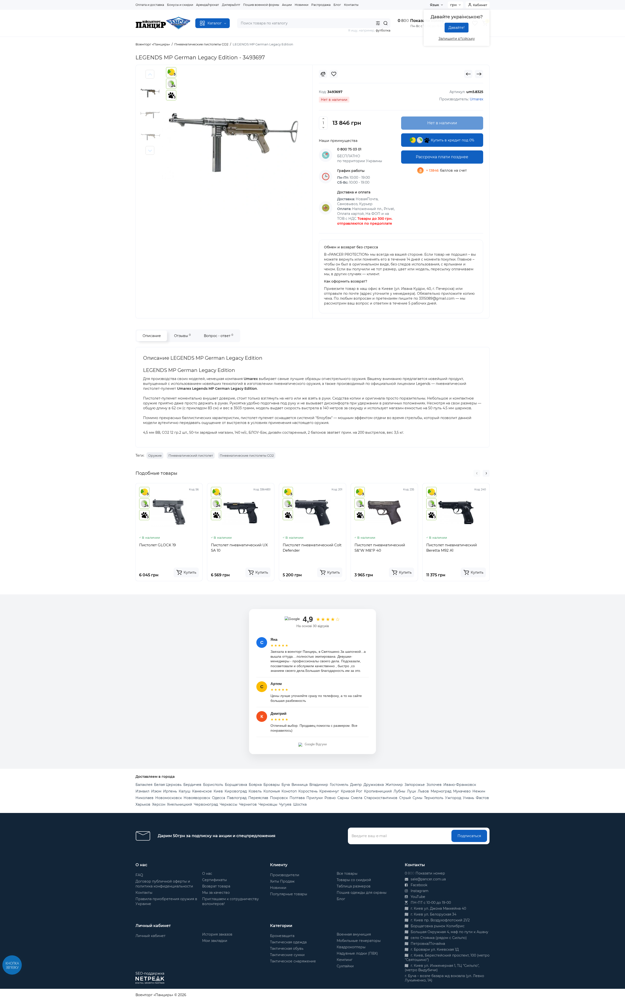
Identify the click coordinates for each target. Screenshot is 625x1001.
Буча (285, 784)
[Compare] (323, 74)
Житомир (394, 784)
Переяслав (258, 798)
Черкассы (228, 804)
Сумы (417, 798)
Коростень (308, 791)
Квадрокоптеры (351, 947)
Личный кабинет (150, 936)
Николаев (144, 798)
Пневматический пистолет (190, 455)
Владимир (318, 784)
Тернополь (433, 798)
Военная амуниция (354, 934)
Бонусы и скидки (180, 5)
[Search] (385, 23)
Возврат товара (216, 886)
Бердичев (192, 784)
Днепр (356, 784)
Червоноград (206, 804)
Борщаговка (236, 784)
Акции (287, 5)
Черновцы (268, 804)
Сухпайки (345, 966)
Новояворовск (197, 798)
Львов (423, 791)
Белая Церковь (168, 784)
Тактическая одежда (288, 942)
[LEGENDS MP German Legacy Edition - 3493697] (233, 142)
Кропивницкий (378, 791)
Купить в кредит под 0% (452, 140)
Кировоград (236, 791)
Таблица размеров (354, 886)
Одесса (218, 798)
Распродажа (321, 5)
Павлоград (237, 798)
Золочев (434, 784)
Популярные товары (288, 894)
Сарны (343, 798)
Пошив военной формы (261, 5)
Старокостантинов (380, 798)
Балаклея (143, 784)
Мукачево (462, 791)
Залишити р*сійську (456, 38)
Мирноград (441, 791)
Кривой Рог (351, 791)
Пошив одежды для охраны (361, 892)
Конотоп (289, 791)
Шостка (300, 804)
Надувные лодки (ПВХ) (357, 953)
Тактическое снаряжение (293, 961)
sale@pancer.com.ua (428, 879)
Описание (152, 336)
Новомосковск (168, 798)
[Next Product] (479, 74)
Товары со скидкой (354, 880)
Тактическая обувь (286, 948)
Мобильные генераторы (359, 940)
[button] (476, 473)
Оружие (155, 455)
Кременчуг (329, 791)
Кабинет (480, 5)
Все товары (347, 873)
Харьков (142, 804)
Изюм (156, 791)
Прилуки (314, 798)
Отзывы (182, 335)
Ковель (255, 791)
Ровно (330, 798)
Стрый (405, 798)
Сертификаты (214, 880)
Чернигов (248, 804)
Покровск (279, 798)
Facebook (418, 885)
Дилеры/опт (231, 5)
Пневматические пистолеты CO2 (247, 455)
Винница (300, 784)
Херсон (158, 804)
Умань (468, 798)
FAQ (139, 875)
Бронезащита (282, 936)
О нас (207, 873)
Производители (284, 875)
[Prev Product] (468, 74)
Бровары (271, 784)
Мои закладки (214, 940)
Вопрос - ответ (218, 335)
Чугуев (285, 804)
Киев (218, 791)
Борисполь (213, 784)
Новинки (301, 5)
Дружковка (374, 784)
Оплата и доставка (149, 5)
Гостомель (339, 784)
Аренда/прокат (207, 5)
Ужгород (453, 798)
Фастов (482, 798)
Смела (356, 798)
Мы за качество (216, 892)
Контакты (351, 5)
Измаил (142, 791)
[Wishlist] (334, 74)
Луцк (411, 791)
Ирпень (170, 791)
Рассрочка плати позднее (442, 157)
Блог (337, 5)
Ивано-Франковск (459, 784)
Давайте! (456, 27)
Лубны (399, 791)
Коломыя (271, 791)
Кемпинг (345, 960)
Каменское (202, 791)
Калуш (184, 791)
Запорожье (415, 784)
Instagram (419, 891)
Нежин (478, 791)
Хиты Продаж (282, 881)
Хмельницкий (179, 804)
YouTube (417, 897)
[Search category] (378, 23)
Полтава (297, 798)
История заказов (217, 934)
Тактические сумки (287, 955)
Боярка (255, 784)
